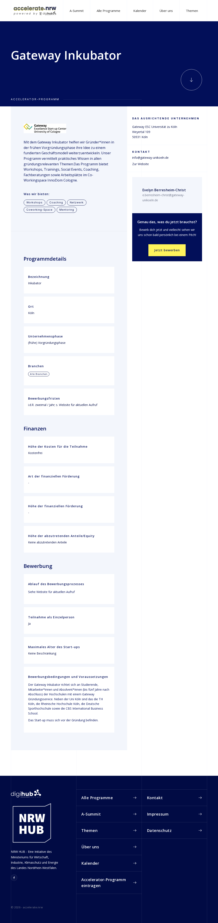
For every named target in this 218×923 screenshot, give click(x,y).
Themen (192, 11)
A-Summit (77, 11)
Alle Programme (108, 11)
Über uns (166, 11)
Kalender (139, 11)
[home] (35, 10)
